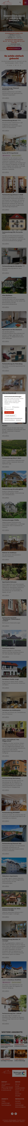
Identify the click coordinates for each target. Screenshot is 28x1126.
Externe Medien (10, 409)
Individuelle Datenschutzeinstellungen (13, 418)
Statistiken (16, 407)
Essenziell (8, 407)
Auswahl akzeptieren (10, 415)
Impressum (18, 420)
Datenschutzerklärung (9, 420)
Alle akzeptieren (9, 412)
